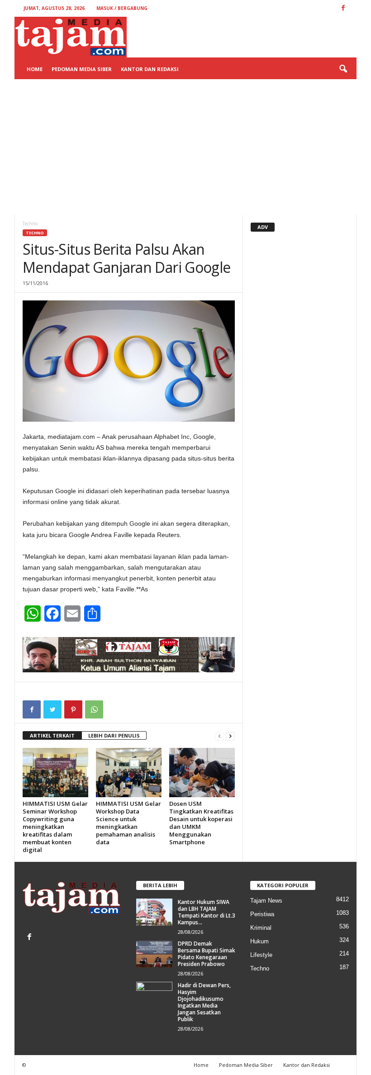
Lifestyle (261, 954)
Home (35, 69)
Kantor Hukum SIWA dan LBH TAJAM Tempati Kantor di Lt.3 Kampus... (206, 912)
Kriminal (260, 927)
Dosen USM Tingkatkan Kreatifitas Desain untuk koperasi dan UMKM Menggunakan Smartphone (201, 822)
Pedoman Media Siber (82, 69)
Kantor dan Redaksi (150, 69)
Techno (35, 233)
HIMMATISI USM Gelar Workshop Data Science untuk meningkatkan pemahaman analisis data (128, 822)
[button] (343, 69)
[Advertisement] (185, 147)
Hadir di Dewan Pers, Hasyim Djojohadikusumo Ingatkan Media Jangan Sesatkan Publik (204, 1002)
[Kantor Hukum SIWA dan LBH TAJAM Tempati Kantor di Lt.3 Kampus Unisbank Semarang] (154, 912)
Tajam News (266, 900)
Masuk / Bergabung (121, 8)
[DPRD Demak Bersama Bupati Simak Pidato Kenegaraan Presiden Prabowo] (154, 953)
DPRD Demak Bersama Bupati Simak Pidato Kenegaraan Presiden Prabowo (206, 954)
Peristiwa (262, 914)
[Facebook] (30, 937)
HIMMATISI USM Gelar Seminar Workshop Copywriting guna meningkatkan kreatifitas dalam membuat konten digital (55, 826)
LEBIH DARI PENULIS (114, 735)
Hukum (259, 941)
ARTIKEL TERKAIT (52, 735)
